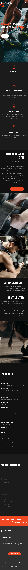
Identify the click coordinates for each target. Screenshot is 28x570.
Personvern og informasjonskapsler (14, 562)
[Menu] (26, 3)
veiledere (21, 183)
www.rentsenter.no (9, 306)
